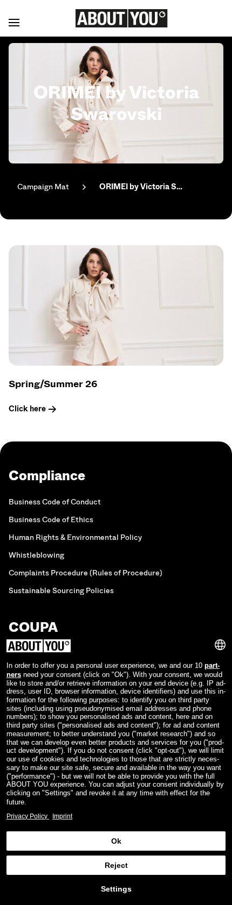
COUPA (33, 627)
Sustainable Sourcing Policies (61, 590)
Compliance (47, 475)
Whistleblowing (36, 555)
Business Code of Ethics (51, 519)
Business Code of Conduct (55, 502)
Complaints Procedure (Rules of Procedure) (85, 573)
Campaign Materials (43, 186)
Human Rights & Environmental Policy (75, 537)
